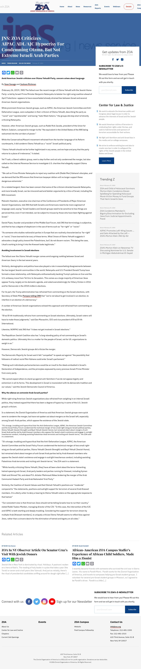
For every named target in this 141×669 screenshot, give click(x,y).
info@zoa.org (115, 626)
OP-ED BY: (9, 546)
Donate (128, 6)
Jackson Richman (28, 84)
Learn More (106, 161)
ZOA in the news (25, 63)
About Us (5, 626)
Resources (87, 6)
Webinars (116, 6)
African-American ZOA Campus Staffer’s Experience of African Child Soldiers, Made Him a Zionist (103, 554)
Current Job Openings (10, 637)
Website (77, 626)
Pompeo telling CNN (32, 296)
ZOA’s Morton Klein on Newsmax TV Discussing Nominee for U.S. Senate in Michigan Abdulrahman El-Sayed (116, 250)
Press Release (12, 63)
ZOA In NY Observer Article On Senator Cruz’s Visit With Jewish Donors (35, 552)
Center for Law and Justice (12, 630)
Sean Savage (10, 84)
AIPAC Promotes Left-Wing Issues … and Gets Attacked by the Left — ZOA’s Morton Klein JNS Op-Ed (117, 233)
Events (106, 6)
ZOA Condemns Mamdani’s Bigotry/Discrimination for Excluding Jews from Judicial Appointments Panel (117, 215)
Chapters (5, 634)
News (78, 6)
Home (62, 6)
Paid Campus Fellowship (84, 630)
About (70, 6)
